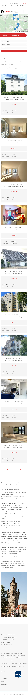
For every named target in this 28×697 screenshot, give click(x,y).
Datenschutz (20, 694)
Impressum (13, 694)
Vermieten (4, 678)
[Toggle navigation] (25, 11)
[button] (18, 19)
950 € (14, 366)
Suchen (14, 51)
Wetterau (3, 671)
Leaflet (14, 31)
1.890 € (14, 453)
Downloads (4, 684)
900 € (14, 235)
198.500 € (14, 409)
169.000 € (14, 322)
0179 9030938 (23, 3)
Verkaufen (3, 675)
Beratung (3, 681)
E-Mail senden (7, 648)
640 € (14, 105)
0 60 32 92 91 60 (7, 642)
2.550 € (14, 192)
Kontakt (6, 694)
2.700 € (14, 148)
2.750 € (14, 279)
